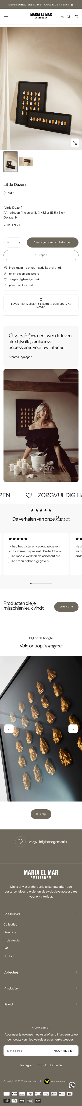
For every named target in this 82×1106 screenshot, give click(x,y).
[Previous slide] (9, 728)
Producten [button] (11, 988)
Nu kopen (41, 255)
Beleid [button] (8, 1004)
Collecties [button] (10, 972)
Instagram (27, 1065)
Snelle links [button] (11, 914)
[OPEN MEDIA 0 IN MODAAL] (75, 142)
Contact (8, 956)
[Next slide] (73, 728)
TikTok (42, 1065)
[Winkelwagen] (76, 17)
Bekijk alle (66, 606)
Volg (43, 814)
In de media (11, 940)
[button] (6, 16)
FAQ (6, 948)
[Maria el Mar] (41, 874)
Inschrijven (64, 1050)
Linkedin (56, 1065)
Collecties (10, 924)
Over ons (9, 932)
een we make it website (64, 1081)
